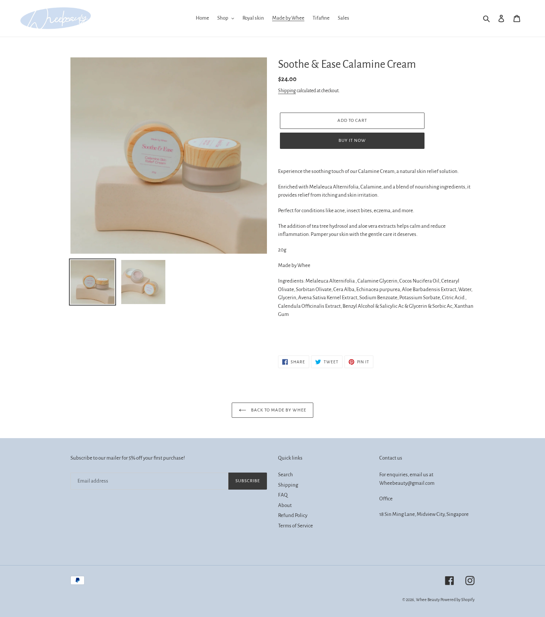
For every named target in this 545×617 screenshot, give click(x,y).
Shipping (287, 90)
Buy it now (352, 140)
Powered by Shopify (457, 599)
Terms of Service (295, 525)
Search (285, 474)
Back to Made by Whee (278, 410)
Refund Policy (292, 515)
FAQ (283, 495)
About (285, 505)
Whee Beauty (428, 599)
